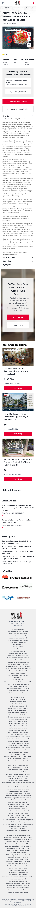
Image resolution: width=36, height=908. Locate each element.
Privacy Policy (22, 906)
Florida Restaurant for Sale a (19, 141)
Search (7, 8)
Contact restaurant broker (18, 109)
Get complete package (18, 101)
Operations (7, 261)
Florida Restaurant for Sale (21, 126)
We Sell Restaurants (17, 162)
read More (6, 516)
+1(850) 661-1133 (20, 92)
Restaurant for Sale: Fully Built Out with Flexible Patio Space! (16, 547)
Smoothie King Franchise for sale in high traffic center (16, 563)
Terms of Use (13, 906)
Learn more (18, 325)
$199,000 (9, 379)
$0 (5, 424)
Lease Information (10, 257)
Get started (18, 317)
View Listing (18, 388)
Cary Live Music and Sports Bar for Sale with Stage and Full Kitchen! (18, 557)
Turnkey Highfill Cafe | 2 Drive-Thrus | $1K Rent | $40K (17, 552)
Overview (6, 116)
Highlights (6, 265)
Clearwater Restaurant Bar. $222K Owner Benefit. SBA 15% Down (17, 542)
